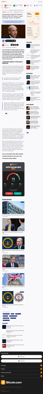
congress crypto (6, 313)
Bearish (9, 193)
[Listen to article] (3, 41)
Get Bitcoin (37, 13)
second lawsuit (17, 82)
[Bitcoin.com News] (4, 1)
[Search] (39, 2)
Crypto (12, 313)
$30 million (4, 91)
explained (10, 145)
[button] (14, 40)
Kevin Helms (6, 45)
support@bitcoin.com (5, 391)
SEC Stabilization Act (19, 141)
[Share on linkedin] (17, 45)
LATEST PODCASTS (30, 104)
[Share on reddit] (15, 45)
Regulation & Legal (6, 10)
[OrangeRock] (7, 7)
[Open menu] (41, 2)
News (3, 10)
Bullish (18, 193)
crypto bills (18, 313)
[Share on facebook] (11, 45)
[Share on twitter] (13, 45)
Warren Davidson (6, 320)
